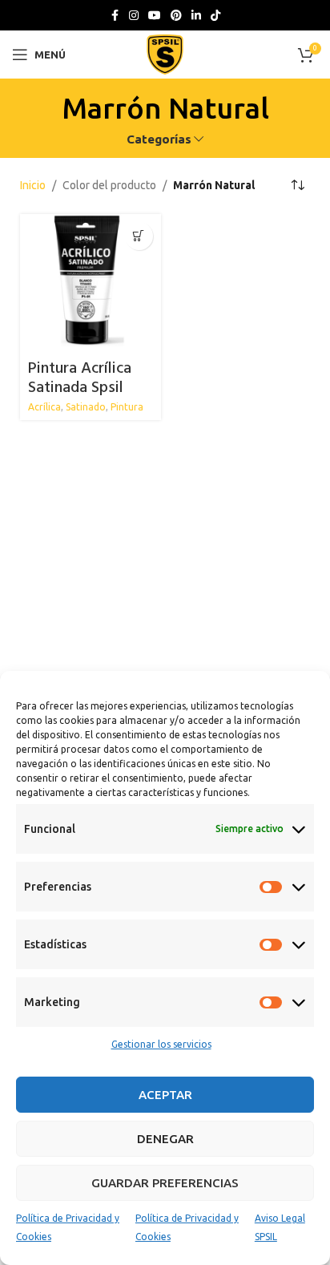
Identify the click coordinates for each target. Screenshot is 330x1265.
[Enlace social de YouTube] (154, 15)
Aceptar (165, 1094)
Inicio (33, 185)
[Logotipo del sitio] (165, 53)
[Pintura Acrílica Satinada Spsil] (90, 284)
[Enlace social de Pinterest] (176, 15)
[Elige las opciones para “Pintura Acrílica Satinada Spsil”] (139, 236)
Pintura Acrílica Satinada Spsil (79, 378)
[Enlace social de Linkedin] (196, 15)
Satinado (86, 407)
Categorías (159, 139)
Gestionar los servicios (161, 1044)
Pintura (127, 407)
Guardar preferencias (165, 1183)
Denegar (165, 1139)
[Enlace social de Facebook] (114, 15)
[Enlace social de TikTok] (215, 15)
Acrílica (44, 407)
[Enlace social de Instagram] (133, 15)
